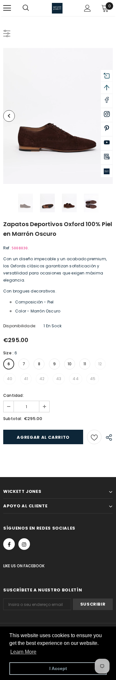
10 (70, 364)
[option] (58, 116)
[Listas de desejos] (94, 437)
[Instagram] (24, 544)
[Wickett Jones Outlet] (107, 171)
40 (9, 378)
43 (58, 378)
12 (100, 364)
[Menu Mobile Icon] (7, 8)
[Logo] (57, 8)
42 (41, 378)
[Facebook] (9, 544)
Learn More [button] (23, 652)
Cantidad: (13, 395)
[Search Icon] (32, 8)
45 (92, 378)
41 (26, 378)
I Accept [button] (58, 668)
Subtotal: (12, 418)
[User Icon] (87, 8)
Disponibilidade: (19, 326)
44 (75, 378)
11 (84, 364)
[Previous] (9, 116)
